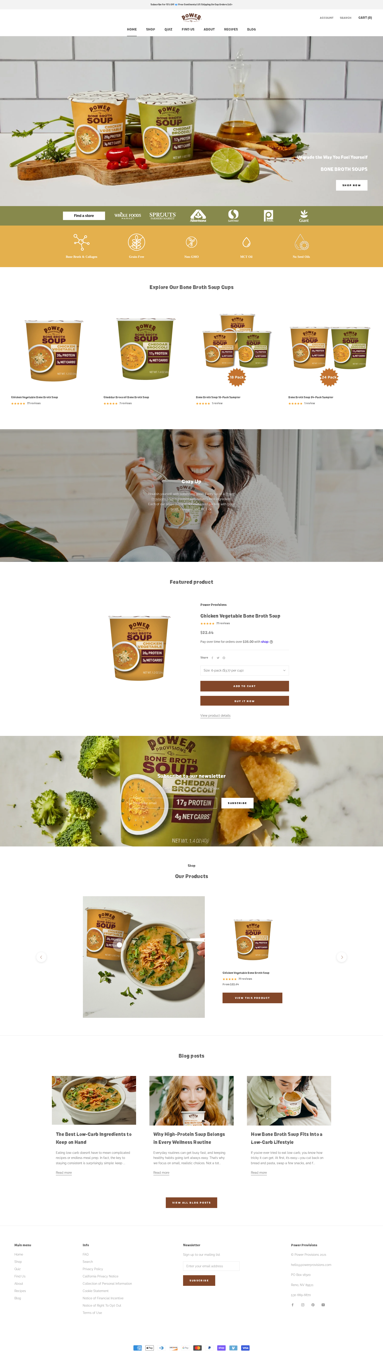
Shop (150, 29)
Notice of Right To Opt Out (102, 1305)
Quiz (168, 29)
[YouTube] (323, 1304)
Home (132, 29)
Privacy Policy (93, 1269)
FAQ (85, 1254)
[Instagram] (302, 1304)
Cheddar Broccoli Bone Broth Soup (126, 397)
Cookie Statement (96, 1291)
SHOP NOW (351, 185)
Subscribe (237, 803)
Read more (64, 1172)
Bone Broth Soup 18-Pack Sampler (218, 397)
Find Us (188, 29)
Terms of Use (92, 1313)
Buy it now (244, 701)
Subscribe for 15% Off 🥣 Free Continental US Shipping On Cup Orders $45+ (191, 4)
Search (345, 18)
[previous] (41, 957)
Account (327, 18)
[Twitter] (218, 658)
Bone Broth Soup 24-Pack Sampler (310, 397)
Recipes (231, 29)
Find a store (84, 216)
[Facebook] (212, 658)
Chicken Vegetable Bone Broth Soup (34, 397)
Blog (251, 29)
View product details (215, 715)
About (209, 29)
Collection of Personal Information (107, 1283)
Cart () (365, 17)
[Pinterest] (224, 658)
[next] (342, 957)
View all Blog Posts (191, 1202)
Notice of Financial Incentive (103, 1298)
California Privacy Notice (100, 1276)
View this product (252, 998)
